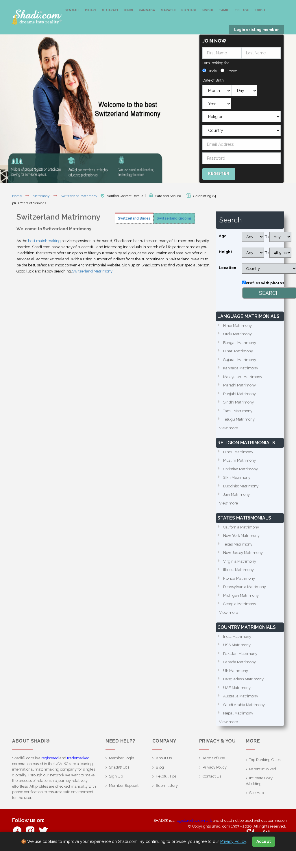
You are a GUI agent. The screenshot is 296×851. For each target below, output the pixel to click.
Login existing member (256, 29)
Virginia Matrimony (239, 561)
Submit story (167, 785)
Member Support (123, 785)
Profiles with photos (265, 283)
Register (219, 173)
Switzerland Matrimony (79, 196)
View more (228, 428)
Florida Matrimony (239, 578)
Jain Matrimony (236, 494)
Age (223, 236)
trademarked (78, 758)
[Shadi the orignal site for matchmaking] (37, 17)
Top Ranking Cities (264, 760)
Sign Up (116, 776)
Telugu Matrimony (239, 419)
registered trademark (193, 820)
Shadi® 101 (119, 767)
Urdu (260, 10)
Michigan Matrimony (241, 595)
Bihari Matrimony (238, 351)
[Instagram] (30, 830)
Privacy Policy (215, 767)
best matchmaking (44, 241)
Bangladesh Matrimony (243, 679)
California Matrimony (241, 527)
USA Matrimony (237, 645)
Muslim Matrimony (239, 460)
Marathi (168, 10)
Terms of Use (214, 758)
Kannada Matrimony (240, 368)
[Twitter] (43, 830)
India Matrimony (237, 636)
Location (227, 268)
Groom (232, 71)
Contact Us (212, 776)
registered (50, 758)
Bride (212, 71)
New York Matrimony (241, 535)
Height (225, 252)
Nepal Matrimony (238, 713)
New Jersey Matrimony (243, 552)
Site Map (256, 793)
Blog (160, 767)
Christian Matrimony (240, 469)
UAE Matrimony (237, 688)
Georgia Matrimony (239, 604)
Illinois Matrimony (238, 570)
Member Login (121, 758)
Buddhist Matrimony (240, 486)
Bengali (71, 10)
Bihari (90, 10)
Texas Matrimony (237, 544)
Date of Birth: (213, 80)
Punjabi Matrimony (239, 394)
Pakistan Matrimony (240, 653)
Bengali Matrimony (239, 342)
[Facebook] (17, 830)
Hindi (128, 10)
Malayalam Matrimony (242, 377)
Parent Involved (262, 769)
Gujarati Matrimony (239, 360)
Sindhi (207, 10)
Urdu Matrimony (237, 334)
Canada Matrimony (239, 662)
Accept (263, 841)
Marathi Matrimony (239, 385)
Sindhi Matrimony (238, 402)
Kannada (147, 10)
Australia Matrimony (240, 696)
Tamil (224, 10)
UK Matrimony (235, 670)
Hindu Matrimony (238, 452)
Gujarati (110, 10)
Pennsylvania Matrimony (244, 587)
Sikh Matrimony (236, 477)
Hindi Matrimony (237, 325)
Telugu (242, 10)
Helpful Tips (166, 776)
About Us (164, 758)
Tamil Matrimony (237, 411)
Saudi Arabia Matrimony (244, 705)
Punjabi (188, 10)
